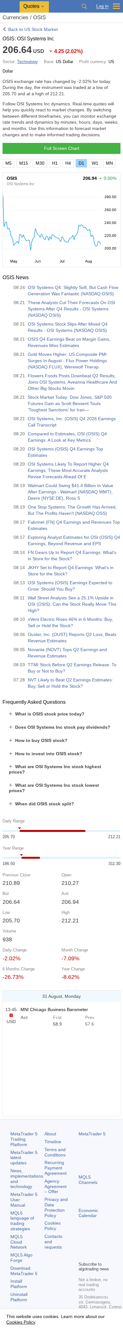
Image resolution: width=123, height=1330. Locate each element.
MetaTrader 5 (92, 1133)
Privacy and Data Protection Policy (56, 1207)
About (50, 1133)
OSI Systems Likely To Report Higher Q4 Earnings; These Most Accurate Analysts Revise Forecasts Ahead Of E (68, 470)
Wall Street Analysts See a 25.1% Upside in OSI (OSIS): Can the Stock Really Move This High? (72, 604)
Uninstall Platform (18, 1297)
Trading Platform (24, 1139)
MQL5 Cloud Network (18, 1242)
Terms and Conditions (55, 1152)
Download (24, 1271)
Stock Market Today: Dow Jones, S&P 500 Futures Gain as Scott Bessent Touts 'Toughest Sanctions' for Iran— (70, 403)
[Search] (84, 6)
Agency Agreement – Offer (55, 1186)
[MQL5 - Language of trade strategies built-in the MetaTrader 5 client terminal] (10, 6)
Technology (27, 61)
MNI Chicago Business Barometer (54, 1009)
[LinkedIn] (92, 1255)
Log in (102, 6)
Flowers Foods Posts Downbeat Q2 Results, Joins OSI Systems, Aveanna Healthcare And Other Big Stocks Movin (72, 382)
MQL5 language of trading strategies (22, 1220)
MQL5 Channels (88, 1179)
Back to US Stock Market (33, 29)
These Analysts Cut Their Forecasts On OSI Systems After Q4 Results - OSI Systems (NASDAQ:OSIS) (71, 309)
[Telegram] (92, 1245)
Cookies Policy (52, 1226)
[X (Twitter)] (102, 1245)
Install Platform (18, 1284)
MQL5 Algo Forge (21, 1257)
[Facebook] (82, 1245)
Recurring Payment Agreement (55, 1168)
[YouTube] (82, 1255)
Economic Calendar (88, 1213)
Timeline (52, 1141)
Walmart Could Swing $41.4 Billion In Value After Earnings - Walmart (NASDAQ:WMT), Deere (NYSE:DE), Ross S (70, 492)
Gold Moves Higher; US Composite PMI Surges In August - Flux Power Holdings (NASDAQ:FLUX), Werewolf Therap (67, 360)
